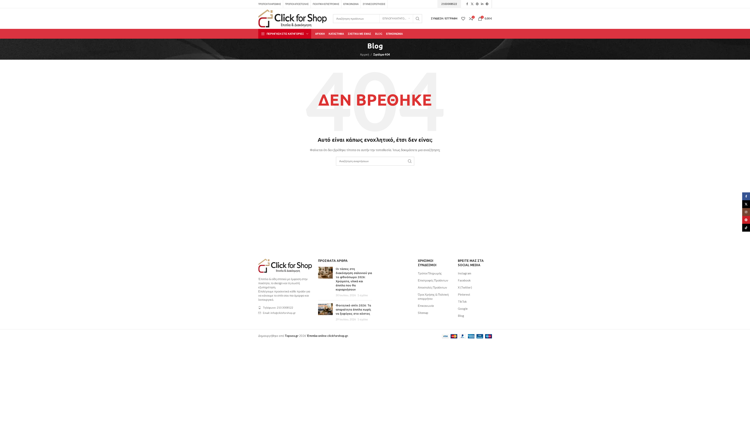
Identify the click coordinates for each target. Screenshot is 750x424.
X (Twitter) (465, 287)
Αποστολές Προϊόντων (432, 287)
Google (463, 308)
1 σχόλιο (362, 295)
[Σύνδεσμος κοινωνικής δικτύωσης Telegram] (487, 4)
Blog (461, 315)
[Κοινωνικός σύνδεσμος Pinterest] (477, 4)
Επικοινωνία (426, 305)
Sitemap (423, 312)
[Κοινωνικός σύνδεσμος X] (472, 4)
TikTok (462, 301)
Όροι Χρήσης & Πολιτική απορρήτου (433, 296)
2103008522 (449, 3)
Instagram (464, 273)
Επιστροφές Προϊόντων (433, 280)
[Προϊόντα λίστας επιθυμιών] (463, 19)
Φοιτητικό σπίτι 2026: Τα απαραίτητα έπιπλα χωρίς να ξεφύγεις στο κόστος (353, 309)
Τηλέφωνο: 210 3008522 (278, 307)
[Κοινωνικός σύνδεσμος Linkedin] (482, 4)
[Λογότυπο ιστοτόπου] (292, 18)
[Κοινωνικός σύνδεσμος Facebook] (467, 4)
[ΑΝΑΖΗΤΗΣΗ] (417, 18)
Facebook (464, 280)
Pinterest (464, 294)
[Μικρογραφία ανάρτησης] (325, 282)
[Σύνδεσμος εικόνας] (285, 265)
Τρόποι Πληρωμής (430, 273)
